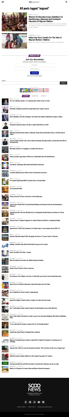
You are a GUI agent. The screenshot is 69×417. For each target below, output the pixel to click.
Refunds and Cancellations (45, 407)
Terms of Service (21, 407)
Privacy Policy (32, 407)
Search (4, 80)
